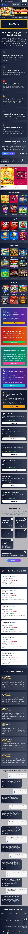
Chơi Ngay (14, 423)
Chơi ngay (21, 153)
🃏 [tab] (23, 160)
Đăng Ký (24, 4)
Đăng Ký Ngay (14, 385)
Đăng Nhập (16, 4)
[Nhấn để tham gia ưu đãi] (25, 922)
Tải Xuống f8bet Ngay (14, 560)
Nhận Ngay (14, 323)
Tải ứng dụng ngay (8, 153)
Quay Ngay (14, 363)
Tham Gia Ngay (14, 342)
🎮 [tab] (5, 160)
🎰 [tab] (14, 160)
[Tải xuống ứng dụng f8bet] (14, 11)
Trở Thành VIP (14, 406)
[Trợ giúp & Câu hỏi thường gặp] (26, 919)
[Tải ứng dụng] (25, 913)
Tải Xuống (24, 1)
